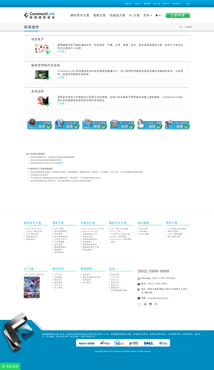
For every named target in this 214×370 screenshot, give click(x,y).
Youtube (145, 304)
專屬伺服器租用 (90, 239)
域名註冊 (143, 229)
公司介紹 (58, 275)
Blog (156, 304)
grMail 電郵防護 (119, 237)
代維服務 (87, 242)
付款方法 (137, 4)
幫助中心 (165, 4)
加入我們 (58, 288)
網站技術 (58, 280)
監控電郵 (58, 244)
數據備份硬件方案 (91, 247)
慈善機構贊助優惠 (119, 290)
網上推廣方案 (174, 237)
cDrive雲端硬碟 (175, 234)
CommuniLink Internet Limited (124, 351)
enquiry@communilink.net (158, 298)
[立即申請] (178, 15)
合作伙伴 (58, 285)
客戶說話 (87, 282)
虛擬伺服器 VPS (90, 234)
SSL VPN (116, 231)
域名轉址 (143, 231)
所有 (147, 15)
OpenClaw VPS (91, 231)
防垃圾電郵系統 (61, 237)
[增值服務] (31, 239)
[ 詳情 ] (62, 51)
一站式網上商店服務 (177, 229)
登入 (161, 15)
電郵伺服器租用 (90, 244)
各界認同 (87, 280)
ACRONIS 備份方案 (120, 234)
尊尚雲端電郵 (60, 231)
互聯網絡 (58, 277)
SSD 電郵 (59, 229)
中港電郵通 (59, 242)
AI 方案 (134, 15)
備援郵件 (58, 250)
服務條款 (59, 163)
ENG (188, 4)
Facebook (140, 304)
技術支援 (156, 4)
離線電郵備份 (60, 247)
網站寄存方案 (80, 15)
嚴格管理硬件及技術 (92, 277)
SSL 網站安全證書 (119, 229)
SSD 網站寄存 (32, 234)
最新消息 (115, 275)
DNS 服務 (144, 234)
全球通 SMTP (60, 239)
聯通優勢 (147, 4)
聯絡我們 (128, 4)
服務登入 (178, 4)
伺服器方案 (117, 15)
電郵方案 (99, 15)
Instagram (150, 304)
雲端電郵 (58, 234)
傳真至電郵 (173, 231)
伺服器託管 (88, 237)
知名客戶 (87, 275)
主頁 (180, 27)
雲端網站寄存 (32, 237)
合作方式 (115, 277)
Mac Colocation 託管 (93, 229)
